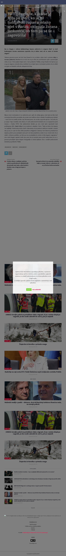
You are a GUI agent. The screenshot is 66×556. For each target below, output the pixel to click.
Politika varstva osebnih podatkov (33, 526)
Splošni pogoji (33, 524)
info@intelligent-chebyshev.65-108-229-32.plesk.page (35, 532)
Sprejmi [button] (29, 289)
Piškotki (33, 530)
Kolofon (33, 528)
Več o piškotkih (36, 289)
